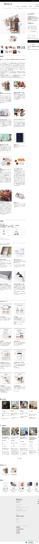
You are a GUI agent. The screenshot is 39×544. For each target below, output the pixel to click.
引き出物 (6, 8)
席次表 (17, 518)
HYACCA (16, 231)
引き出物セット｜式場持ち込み (13, 8)
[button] (0, 28)
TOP (4, 8)
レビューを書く (19, 458)
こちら (7, 345)
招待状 (17, 519)
